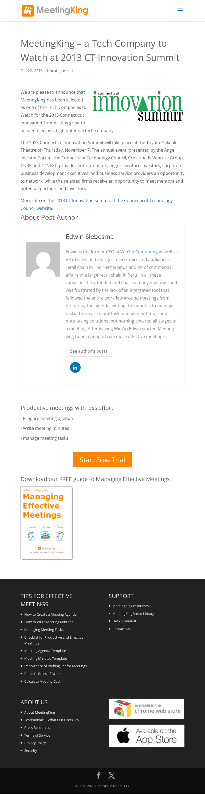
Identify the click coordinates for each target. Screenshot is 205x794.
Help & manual (124, 621)
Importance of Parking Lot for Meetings (55, 665)
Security (30, 750)
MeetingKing (33, 100)
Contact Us (121, 628)
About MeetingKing (39, 712)
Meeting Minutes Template (45, 658)
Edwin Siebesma (90, 236)
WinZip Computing (139, 252)
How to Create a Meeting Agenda (50, 614)
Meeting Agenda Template (45, 650)
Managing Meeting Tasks (44, 629)
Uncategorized (60, 70)
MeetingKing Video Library (133, 613)
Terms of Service (37, 735)
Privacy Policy (35, 742)
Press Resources (37, 727)
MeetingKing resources (130, 605)
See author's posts (89, 351)
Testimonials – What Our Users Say (51, 719)
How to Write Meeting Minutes (48, 621)
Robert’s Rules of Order (42, 673)
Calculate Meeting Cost (42, 681)
